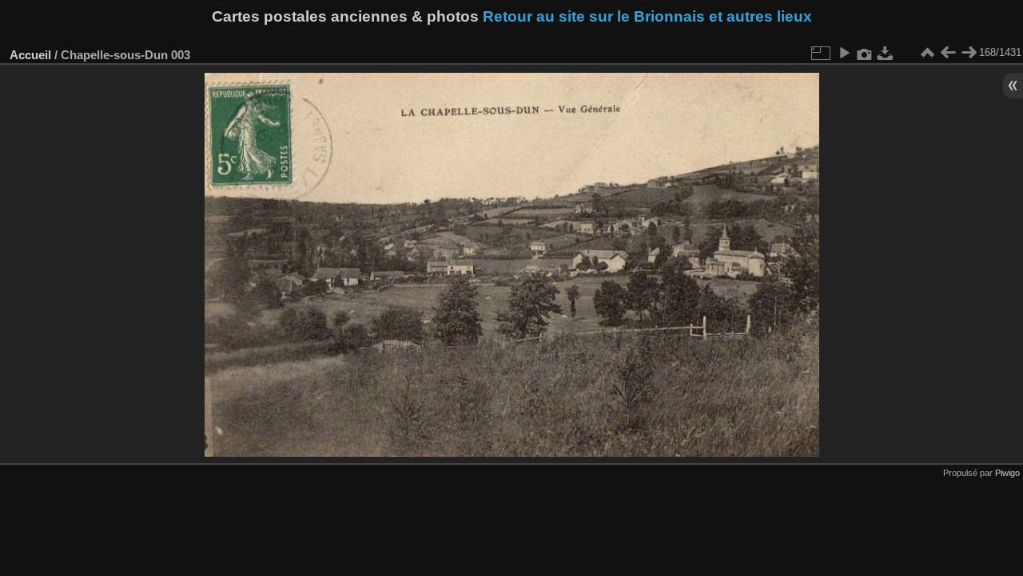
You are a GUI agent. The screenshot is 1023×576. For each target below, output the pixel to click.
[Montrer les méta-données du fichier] (864, 52)
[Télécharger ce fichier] (885, 52)
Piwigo (1007, 473)
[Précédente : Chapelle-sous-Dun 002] (947, 52)
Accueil (30, 55)
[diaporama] (844, 52)
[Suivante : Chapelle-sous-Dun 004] (968, 52)
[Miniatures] (927, 52)
